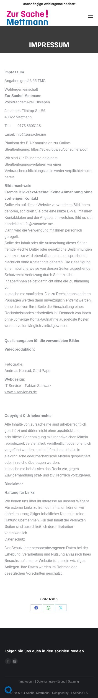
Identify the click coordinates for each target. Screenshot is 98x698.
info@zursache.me (31, 134)
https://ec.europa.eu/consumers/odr (59, 149)
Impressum (26, 681)
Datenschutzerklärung (51, 681)
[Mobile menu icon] (90, 17)
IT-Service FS (79, 693)
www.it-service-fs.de (21, 392)
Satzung (73, 681)
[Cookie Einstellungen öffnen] (8, 692)
